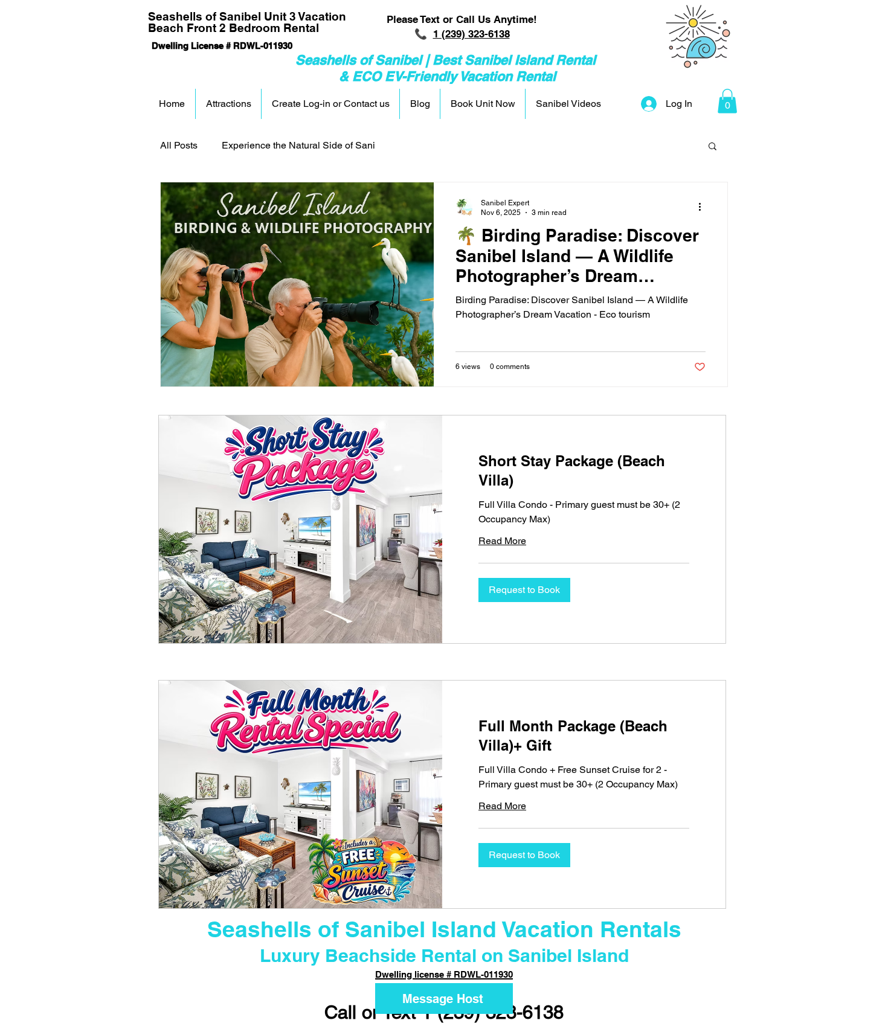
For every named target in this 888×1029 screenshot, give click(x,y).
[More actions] (704, 207)
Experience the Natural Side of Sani (298, 145)
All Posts (179, 145)
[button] (727, 101)
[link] (583, 471)
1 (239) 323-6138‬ (471, 34)
